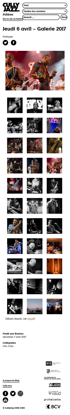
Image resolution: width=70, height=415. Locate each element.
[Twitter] (13, 394)
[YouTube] (5, 400)
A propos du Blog (11, 381)
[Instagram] (20, 394)
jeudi (30, 319)
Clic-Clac (8, 346)
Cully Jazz (7, 386)
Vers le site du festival (13, 19)
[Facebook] (5, 394)
